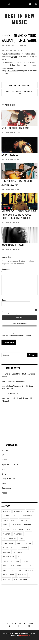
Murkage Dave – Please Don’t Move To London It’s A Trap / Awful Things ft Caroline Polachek (19, 214)
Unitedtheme (24, 636)
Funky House (8, 543)
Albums (5, 450)
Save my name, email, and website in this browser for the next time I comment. (18, 334)
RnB (4, 570)
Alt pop (6, 516)
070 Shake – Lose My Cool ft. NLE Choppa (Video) (18, 375)
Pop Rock (26, 561)
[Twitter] (30, 4)
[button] (36, 310)
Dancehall (24, 520)
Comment (6, 270)
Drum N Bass (16, 525)
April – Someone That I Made (16, 128)
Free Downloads (9, 538)
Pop (17, 561)
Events (4, 460)
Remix (29, 566)
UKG (15, 579)
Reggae (20, 566)
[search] (8, 4)
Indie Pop (6, 552)
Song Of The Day (8, 479)
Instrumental (8, 556)
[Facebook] (33, 4)
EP (3, 455)
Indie (13, 547)
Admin (24, 45)
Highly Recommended (10, 464)
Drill (5, 525)
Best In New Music (19, 19)
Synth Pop (22, 575)
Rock (12, 570)
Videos (4, 493)
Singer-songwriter (25, 570)
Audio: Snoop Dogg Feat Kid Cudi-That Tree (19, 93)
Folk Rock (18, 534)
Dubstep (27, 525)
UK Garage (24, 579)
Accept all (19, 318)
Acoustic (6, 511)
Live (26, 556)
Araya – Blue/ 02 (10, 154)
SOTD (5, 575)
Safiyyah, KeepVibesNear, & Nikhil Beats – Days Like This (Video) (18, 387)
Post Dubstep (8, 566)
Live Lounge (8, 561)
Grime (19, 543)
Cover (5, 520)
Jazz (20, 556)
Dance (13, 520)
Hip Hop (28, 543)
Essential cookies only (19, 323)
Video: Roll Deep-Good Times (19, 85)
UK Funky (6, 579)
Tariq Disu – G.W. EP (10, 393)
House (5, 547)
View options (19, 329)
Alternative (19, 511)
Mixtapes (5, 469)
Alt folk (30, 511)
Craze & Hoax (12, 71)
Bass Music (27, 516)
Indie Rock (18, 552)
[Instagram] (36, 4)
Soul (12, 575)
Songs (10, 50)
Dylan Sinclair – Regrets (14, 244)
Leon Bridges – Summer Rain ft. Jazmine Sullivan (17, 182)
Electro (6, 529)
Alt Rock (16, 516)
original (14, 57)
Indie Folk (23, 547)
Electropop (18, 529)
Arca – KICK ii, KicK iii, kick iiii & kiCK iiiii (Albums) (17, 399)
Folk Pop (6, 534)
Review (4, 474)
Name (5, 300)
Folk (28, 529)
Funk (22, 538)
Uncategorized (17, 50)
